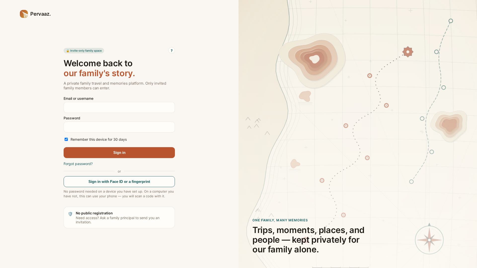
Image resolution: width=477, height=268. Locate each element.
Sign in (119, 152)
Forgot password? (78, 164)
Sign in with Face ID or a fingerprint (119, 181)
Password (72, 118)
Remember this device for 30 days (99, 139)
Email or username (78, 98)
